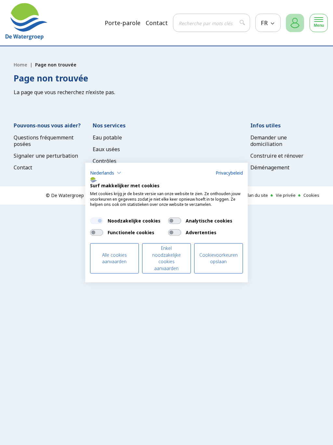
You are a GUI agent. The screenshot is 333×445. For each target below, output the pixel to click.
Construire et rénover (276, 155)
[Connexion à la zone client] (295, 23)
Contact (157, 23)
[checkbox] (96, 221)
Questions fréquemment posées (43, 141)
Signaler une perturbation (46, 155)
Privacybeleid (229, 173)
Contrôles (104, 161)
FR (265, 23)
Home (20, 65)
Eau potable (107, 137)
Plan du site (256, 195)
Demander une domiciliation (268, 141)
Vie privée (286, 195)
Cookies (311, 195)
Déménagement (269, 167)
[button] (105, 173)
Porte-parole (122, 23)
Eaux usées (106, 149)
